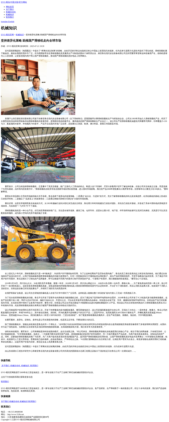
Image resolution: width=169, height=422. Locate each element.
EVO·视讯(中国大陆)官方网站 (14, 2)
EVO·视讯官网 (7, 35)
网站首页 (10, 7)
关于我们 (10, 9)
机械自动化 (11, 12)
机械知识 (10, 14)
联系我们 (10, 17)
